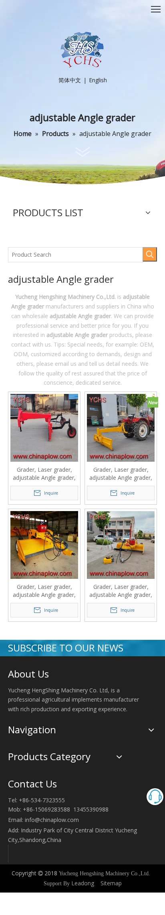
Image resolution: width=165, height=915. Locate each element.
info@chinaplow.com (52, 820)
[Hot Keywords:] (150, 254)
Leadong (82, 883)
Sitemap (111, 883)
